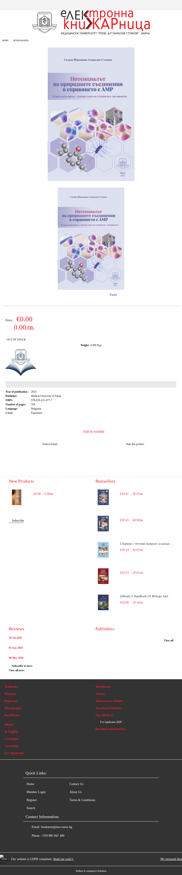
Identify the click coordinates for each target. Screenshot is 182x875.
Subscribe (18, 520)
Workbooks (103, 686)
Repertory (11, 701)
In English (11, 731)
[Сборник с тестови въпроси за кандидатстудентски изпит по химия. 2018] (103, 550)
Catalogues (11, 738)
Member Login (36, 792)
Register (32, 800)
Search (31, 808)
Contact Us (76, 784)
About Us (75, 792)
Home (5, 40)
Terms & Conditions (82, 800)
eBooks (9, 724)
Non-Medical (104, 715)
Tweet (113, 294)
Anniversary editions (109, 701)
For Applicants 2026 (111, 722)
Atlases (100, 694)
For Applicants (14, 753)
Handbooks (12, 715)
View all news (16, 670)
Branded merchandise (110, 729)
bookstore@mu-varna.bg (56, 827)
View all (168, 640)
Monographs (21, 40)
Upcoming (11, 746)
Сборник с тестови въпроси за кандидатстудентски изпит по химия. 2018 (146, 543)
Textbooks (11, 686)
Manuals (10, 694)
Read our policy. (63, 859)
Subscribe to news (22, 665)
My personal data (171, 859)
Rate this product (135, 444)
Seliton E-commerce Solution (91, 871)
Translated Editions (108, 708)
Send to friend (49, 444)
